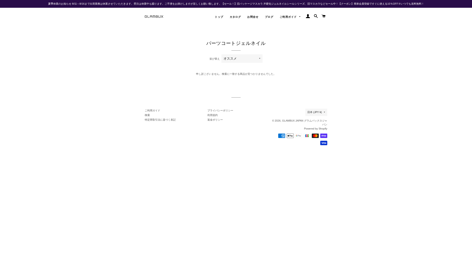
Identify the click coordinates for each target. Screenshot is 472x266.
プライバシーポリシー (220, 110)
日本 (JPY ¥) (314, 112)
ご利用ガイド (289, 16)
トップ (219, 16)
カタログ (235, 16)
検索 (147, 115)
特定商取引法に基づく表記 (160, 119)
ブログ (269, 16)
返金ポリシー (215, 119)
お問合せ (253, 16)
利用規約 (212, 115)
